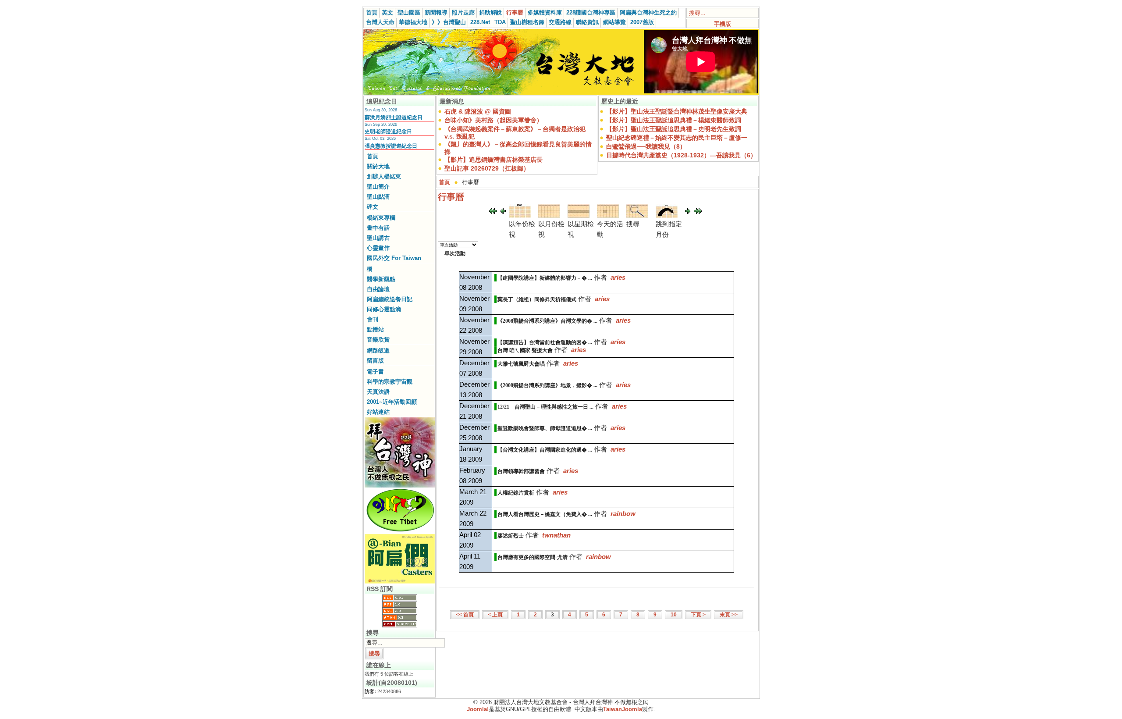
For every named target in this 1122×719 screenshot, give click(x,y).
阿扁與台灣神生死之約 (648, 12)
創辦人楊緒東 (384, 176)
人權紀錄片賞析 (515, 493)
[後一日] (688, 211)
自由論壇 (378, 289)
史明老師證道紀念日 (388, 131)
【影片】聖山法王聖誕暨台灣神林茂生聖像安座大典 (676, 111)
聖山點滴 (378, 196)
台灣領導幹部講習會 (521, 471)
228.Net (480, 22)
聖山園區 (409, 12)
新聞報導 (436, 12)
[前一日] (503, 211)
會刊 (372, 319)
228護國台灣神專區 (590, 12)
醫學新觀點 (381, 279)
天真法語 (378, 391)
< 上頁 (495, 615)
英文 (387, 12)
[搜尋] (637, 215)
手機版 (722, 24)
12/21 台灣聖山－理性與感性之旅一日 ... (545, 407)
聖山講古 (378, 238)
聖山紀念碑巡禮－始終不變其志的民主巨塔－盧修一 (676, 137)
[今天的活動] (608, 215)
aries (618, 277)
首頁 (371, 12)
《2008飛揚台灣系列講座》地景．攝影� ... (547, 385)
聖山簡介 (378, 186)
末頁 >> (729, 615)
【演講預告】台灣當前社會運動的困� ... (544, 342)
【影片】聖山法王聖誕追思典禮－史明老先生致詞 (673, 128)
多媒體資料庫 (545, 12)
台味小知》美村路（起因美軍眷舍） (493, 120)
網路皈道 (378, 350)
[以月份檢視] (549, 215)
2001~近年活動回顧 (392, 402)
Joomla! (478, 709)
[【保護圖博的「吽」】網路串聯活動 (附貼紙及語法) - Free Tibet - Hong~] (400, 531)
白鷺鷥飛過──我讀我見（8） (646, 146)
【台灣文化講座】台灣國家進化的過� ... (544, 450)
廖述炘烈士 (510, 536)
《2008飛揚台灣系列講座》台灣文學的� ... (547, 321)
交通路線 (560, 22)
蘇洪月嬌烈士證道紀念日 (394, 117)
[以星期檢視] (578, 215)
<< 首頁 (465, 615)
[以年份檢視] (520, 215)
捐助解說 (490, 12)
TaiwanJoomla (622, 709)
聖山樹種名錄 (527, 22)
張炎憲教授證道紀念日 (391, 146)
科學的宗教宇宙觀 (389, 381)
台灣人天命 (380, 22)
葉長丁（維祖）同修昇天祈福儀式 (536, 299)
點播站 (375, 329)
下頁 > (698, 615)
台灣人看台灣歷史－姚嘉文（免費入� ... (544, 514)
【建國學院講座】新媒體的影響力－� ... (544, 278)
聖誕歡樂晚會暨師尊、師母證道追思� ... (544, 428)
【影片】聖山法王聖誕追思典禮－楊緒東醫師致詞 (673, 120)
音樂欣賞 (378, 339)
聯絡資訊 (587, 22)
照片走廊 (463, 12)
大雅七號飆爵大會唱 (521, 364)
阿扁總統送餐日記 (389, 299)
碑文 (372, 206)
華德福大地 (413, 22)
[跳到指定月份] (667, 215)
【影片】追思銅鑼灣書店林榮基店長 (493, 159)
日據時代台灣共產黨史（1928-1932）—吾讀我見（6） (681, 155)
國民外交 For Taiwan (394, 258)
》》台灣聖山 (449, 22)
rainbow (623, 513)
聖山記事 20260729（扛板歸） (486, 168)
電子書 (375, 371)
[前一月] (493, 211)
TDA (500, 22)
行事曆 (514, 12)
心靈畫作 (378, 248)
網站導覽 (614, 22)
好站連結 (378, 412)
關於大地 (378, 166)
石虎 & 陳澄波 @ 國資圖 (477, 111)
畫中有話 (378, 227)
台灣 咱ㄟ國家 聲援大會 (525, 350)
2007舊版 (642, 22)
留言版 (375, 360)
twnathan (556, 535)
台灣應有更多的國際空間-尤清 (532, 557)
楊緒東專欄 (381, 217)
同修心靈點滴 (384, 309)
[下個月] (698, 211)
